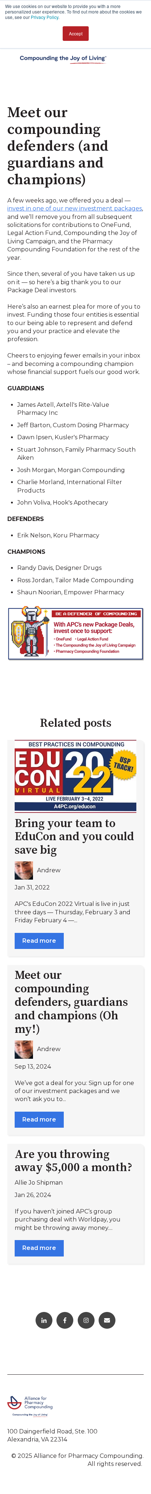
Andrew (48, 870)
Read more (39, 940)
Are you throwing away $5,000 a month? (73, 1161)
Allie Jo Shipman (39, 1182)
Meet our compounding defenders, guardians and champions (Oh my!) (71, 1002)
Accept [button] (75, 33)
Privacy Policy (44, 17)
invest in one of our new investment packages (74, 208)
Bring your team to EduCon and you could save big (74, 837)
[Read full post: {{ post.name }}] (75, 776)
